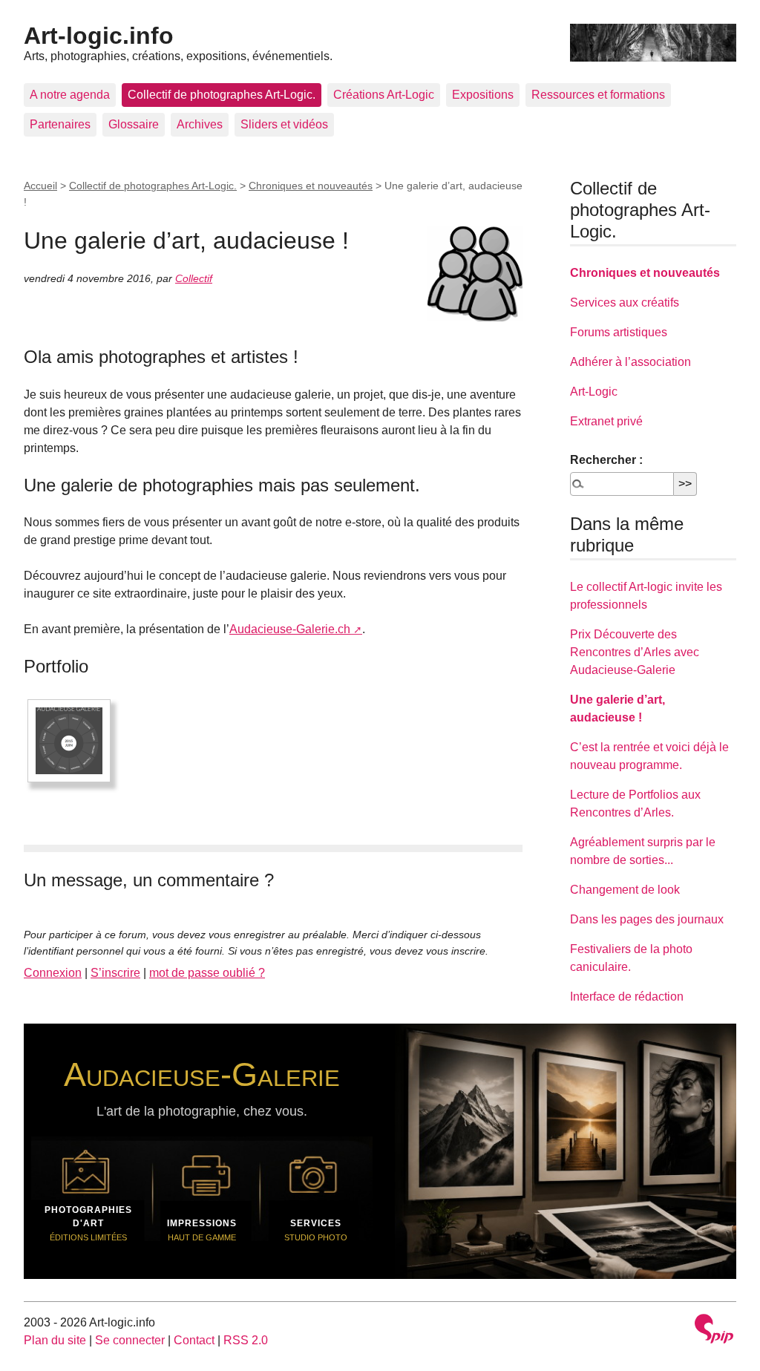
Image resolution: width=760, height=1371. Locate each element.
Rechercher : (606, 460)
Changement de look (625, 889)
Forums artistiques (618, 332)
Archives (200, 124)
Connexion (53, 972)
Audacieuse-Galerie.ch (289, 629)
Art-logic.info (99, 35)
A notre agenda (70, 94)
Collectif (193, 278)
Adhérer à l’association (630, 362)
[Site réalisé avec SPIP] (714, 1330)
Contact (194, 1340)
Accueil (40, 186)
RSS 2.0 (245, 1340)
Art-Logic (594, 391)
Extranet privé (606, 421)
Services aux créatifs (624, 302)
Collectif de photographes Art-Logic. (221, 94)
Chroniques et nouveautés (311, 186)
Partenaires (60, 124)
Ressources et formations (598, 94)
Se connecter (130, 1340)
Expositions (483, 94)
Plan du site (55, 1340)
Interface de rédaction (627, 996)
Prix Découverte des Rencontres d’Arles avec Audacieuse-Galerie (634, 652)
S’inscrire (115, 972)
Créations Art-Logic (383, 94)
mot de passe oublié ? (207, 972)
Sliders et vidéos (284, 124)
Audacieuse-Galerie (202, 1074)
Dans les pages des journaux (647, 919)
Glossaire (133, 124)
